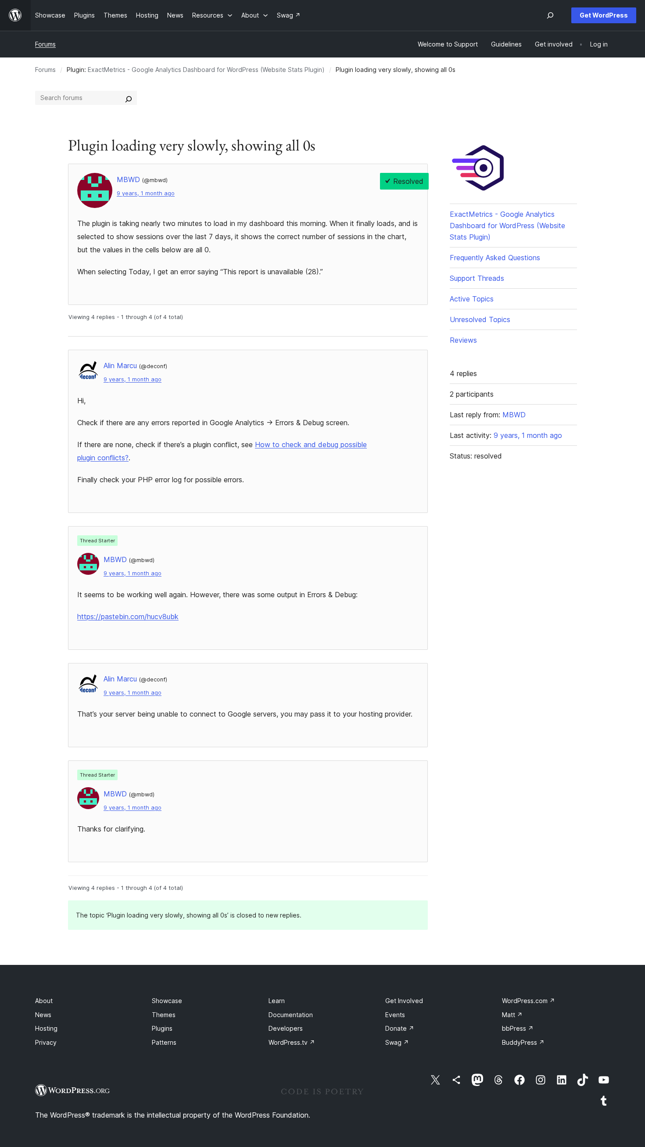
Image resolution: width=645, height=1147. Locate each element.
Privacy (46, 1042)
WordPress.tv (292, 1042)
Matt (512, 1014)
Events (395, 1014)
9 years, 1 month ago (146, 193)
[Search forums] (128, 98)
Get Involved (404, 1000)
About (44, 1000)
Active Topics (472, 298)
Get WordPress (604, 15)
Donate (399, 1028)
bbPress (518, 1028)
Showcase (167, 1000)
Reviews (463, 340)
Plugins (162, 1028)
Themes (164, 1014)
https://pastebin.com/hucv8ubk (128, 616)
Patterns (164, 1042)
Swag (397, 1042)
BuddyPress (523, 1042)
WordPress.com (528, 1000)
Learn (277, 1000)
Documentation (291, 1014)
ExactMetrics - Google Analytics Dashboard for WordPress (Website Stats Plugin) (206, 69)
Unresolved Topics (480, 319)
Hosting (46, 1028)
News (43, 1014)
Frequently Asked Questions (495, 257)
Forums (45, 44)
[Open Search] (550, 15)
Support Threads (477, 278)
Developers (286, 1028)
